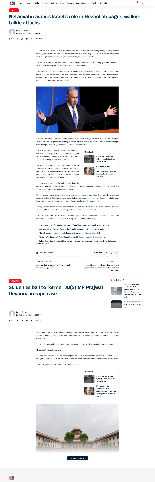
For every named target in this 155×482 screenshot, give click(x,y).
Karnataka (15, 281)
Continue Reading (77, 458)
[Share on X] (22, 39)
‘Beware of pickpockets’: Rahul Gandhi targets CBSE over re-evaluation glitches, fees (72, 237)
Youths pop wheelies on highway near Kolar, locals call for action (105, 159)
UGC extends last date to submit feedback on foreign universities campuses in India (71, 229)
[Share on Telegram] (31, 39)
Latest (14, 10)
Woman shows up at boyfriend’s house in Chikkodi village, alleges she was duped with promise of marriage (106, 171)
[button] (140, 3)
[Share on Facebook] (18, 39)
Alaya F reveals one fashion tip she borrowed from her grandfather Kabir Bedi (69, 233)
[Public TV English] (12, 3)
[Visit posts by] (12, 32)
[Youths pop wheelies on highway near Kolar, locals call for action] (89, 159)
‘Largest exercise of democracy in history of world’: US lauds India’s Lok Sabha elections (74, 225)
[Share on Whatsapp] (27, 39)
